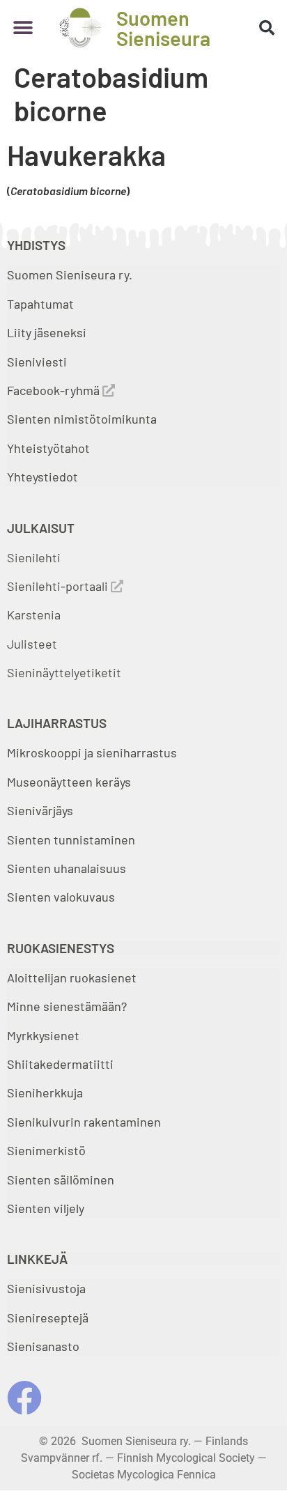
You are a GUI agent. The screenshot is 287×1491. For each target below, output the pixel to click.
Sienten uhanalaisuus (66, 868)
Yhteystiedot (42, 476)
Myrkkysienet (43, 1035)
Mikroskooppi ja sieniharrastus (92, 752)
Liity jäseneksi (46, 332)
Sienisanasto (43, 1346)
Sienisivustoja (46, 1288)
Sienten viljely (45, 1208)
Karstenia (34, 614)
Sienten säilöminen (60, 1179)
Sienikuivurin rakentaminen (84, 1121)
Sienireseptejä (47, 1317)
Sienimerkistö (46, 1150)
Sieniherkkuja (45, 1092)
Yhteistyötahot (48, 448)
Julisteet (32, 643)
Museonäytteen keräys (69, 781)
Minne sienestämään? (67, 1006)
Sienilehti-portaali (59, 586)
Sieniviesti (38, 361)
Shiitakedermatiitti (60, 1064)
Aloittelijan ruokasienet (72, 977)
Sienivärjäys (40, 810)
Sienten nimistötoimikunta (82, 418)
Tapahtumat (40, 303)
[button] (22, 27)
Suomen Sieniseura (163, 28)
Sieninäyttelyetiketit (64, 672)
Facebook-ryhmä (54, 390)
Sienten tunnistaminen (71, 839)
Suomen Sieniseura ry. (69, 274)
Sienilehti (34, 557)
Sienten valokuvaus (61, 896)
